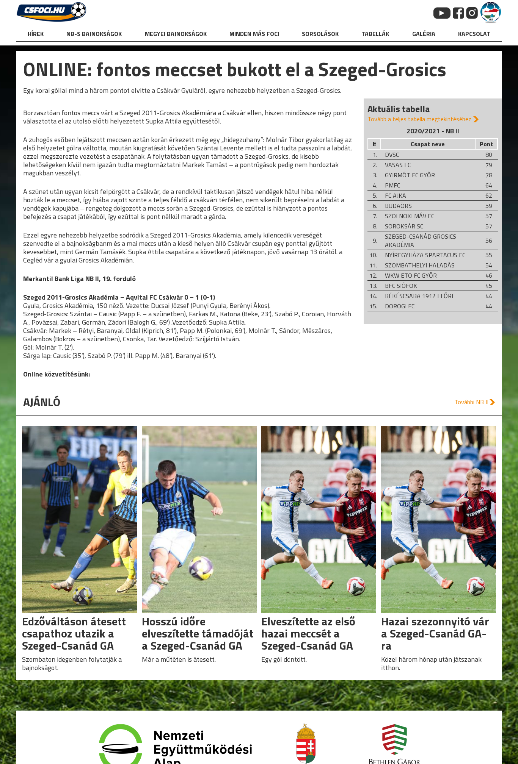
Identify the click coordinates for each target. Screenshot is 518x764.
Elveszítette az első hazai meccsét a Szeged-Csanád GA (308, 633)
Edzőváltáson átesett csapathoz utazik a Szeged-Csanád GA (74, 633)
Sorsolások (320, 33)
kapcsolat (474, 33)
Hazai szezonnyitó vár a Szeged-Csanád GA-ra (435, 633)
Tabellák (375, 33)
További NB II (471, 401)
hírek (36, 33)
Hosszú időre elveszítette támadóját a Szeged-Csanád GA (197, 633)
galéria (423, 33)
